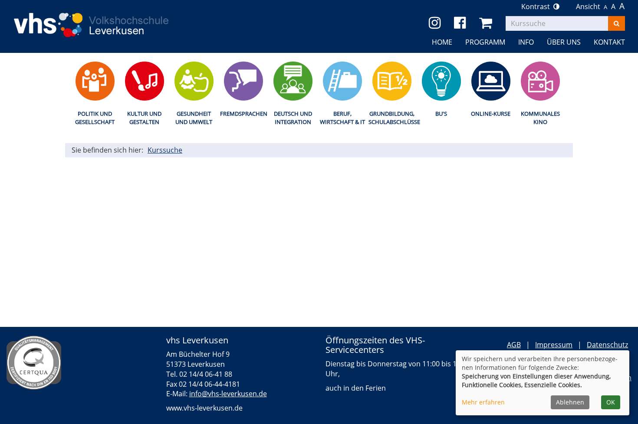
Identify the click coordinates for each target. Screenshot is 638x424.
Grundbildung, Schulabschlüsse (391, 118)
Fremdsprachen (243, 113)
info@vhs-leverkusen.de (228, 393)
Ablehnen (570, 402)
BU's (441, 113)
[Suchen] (616, 23)
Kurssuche (165, 150)
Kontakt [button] (609, 42)
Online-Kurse (490, 113)
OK (610, 402)
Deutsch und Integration (293, 118)
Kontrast (537, 6)
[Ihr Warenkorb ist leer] (487, 23)
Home (442, 42)
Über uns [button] (564, 42)
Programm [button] (485, 42)
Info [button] (526, 42)
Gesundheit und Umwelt (193, 118)
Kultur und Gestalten (144, 118)
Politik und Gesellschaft (95, 118)
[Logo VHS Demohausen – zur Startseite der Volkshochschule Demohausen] (104, 18)
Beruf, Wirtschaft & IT (342, 118)
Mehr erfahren (483, 402)
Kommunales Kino (540, 118)
